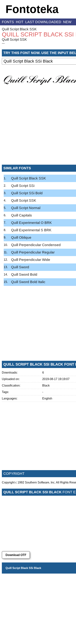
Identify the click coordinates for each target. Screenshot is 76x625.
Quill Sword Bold (24, 274)
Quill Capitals (21, 215)
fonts (8, 22)
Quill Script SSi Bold (27, 193)
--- (3, 43)
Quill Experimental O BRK (31, 223)
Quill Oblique (21, 237)
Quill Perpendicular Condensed (36, 245)
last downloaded (43, 22)
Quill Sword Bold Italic (28, 282)
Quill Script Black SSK (19, 29)
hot (19, 22)
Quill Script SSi (22, 186)
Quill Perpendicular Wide (30, 260)
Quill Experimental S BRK (31, 230)
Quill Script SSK (14, 39)
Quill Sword (20, 267)
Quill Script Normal (25, 208)
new (67, 22)
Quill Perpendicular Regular (33, 252)
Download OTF (16, 555)
